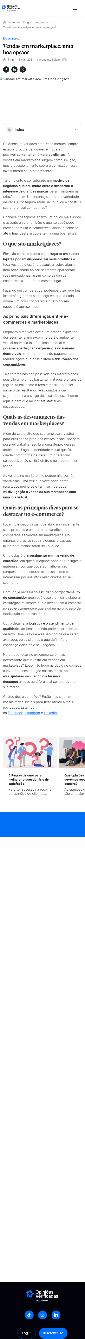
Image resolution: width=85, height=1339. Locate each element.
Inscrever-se (53, 1333)
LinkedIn (50, 713)
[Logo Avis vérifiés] (11, 8)
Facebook (15, 713)
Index (19, 130)
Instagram (32, 713)
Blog (26, 22)
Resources (13, 22)
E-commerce (40, 22)
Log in (27, 1333)
